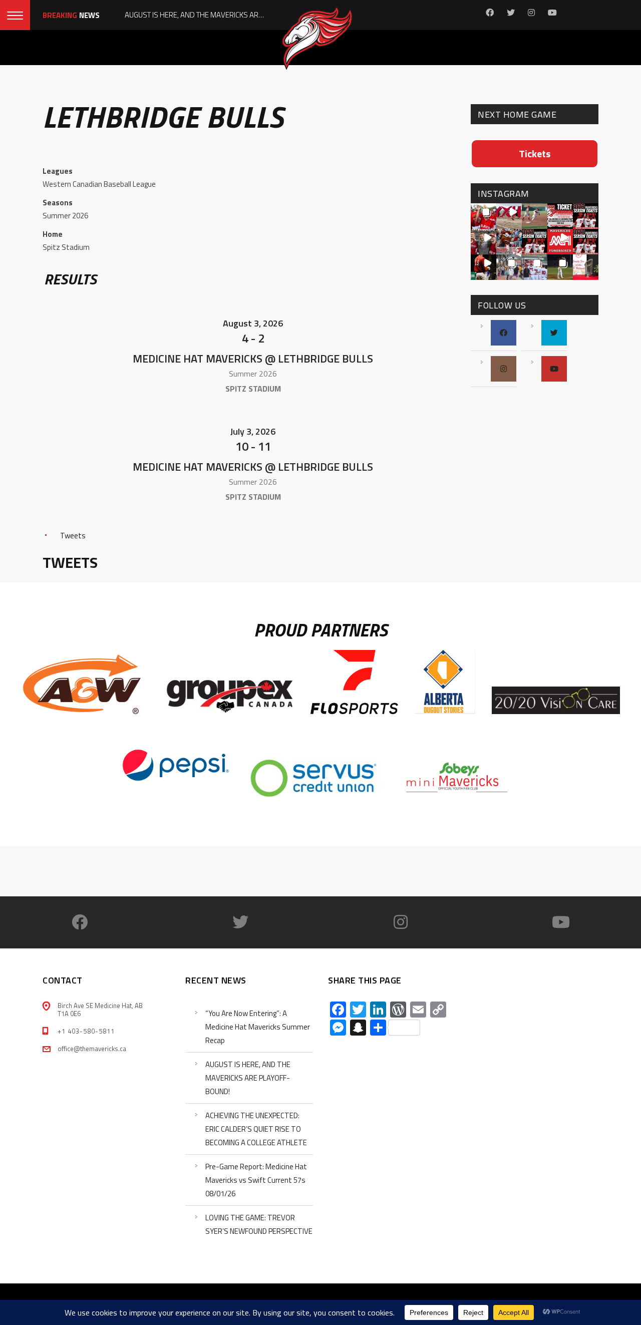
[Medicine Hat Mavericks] (424, 331)
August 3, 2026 (253, 323)
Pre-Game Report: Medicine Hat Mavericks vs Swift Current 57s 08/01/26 (256, 1180)
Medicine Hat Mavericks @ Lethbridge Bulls (253, 358)
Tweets (73, 535)
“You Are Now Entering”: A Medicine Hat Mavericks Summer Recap (257, 1027)
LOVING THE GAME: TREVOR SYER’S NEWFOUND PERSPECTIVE (258, 1224)
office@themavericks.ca (92, 1049)
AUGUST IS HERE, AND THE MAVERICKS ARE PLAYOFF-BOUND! (247, 1078)
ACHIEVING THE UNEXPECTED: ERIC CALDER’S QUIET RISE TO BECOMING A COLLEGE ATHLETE (256, 1129)
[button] (483, 216)
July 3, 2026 (252, 431)
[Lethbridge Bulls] (82, 331)
